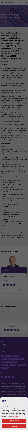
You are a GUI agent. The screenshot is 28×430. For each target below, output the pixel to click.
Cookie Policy (15, 416)
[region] (14, 413)
